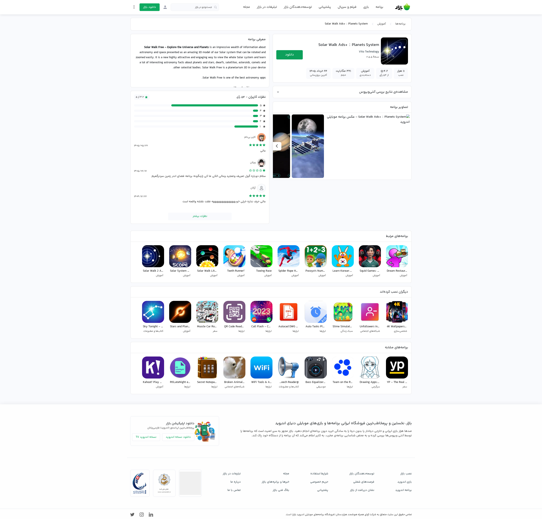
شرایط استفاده (319, 473)
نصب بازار (406, 473)
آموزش (381, 24)
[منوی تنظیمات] (134, 7)
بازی (366, 7)
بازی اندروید (404, 482)
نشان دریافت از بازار (362, 490)
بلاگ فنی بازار (281, 490)
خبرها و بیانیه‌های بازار (275, 482)
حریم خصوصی (319, 482)
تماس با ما (234, 490)
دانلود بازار (149, 7)
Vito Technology (369, 52)
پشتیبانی (325, 7)
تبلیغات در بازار (267, 7)
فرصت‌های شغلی (363, 482)
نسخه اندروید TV (146, 437)
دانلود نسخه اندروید (178, 437)
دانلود (289, 54)
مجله (246, 7)
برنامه (379, 7)
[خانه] (402, 7)
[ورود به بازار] (165, 7)
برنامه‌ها (400, 24)
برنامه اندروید (403, 490)
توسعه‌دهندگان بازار (298, 7)
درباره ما (235, 482)
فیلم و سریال (347, 7)
